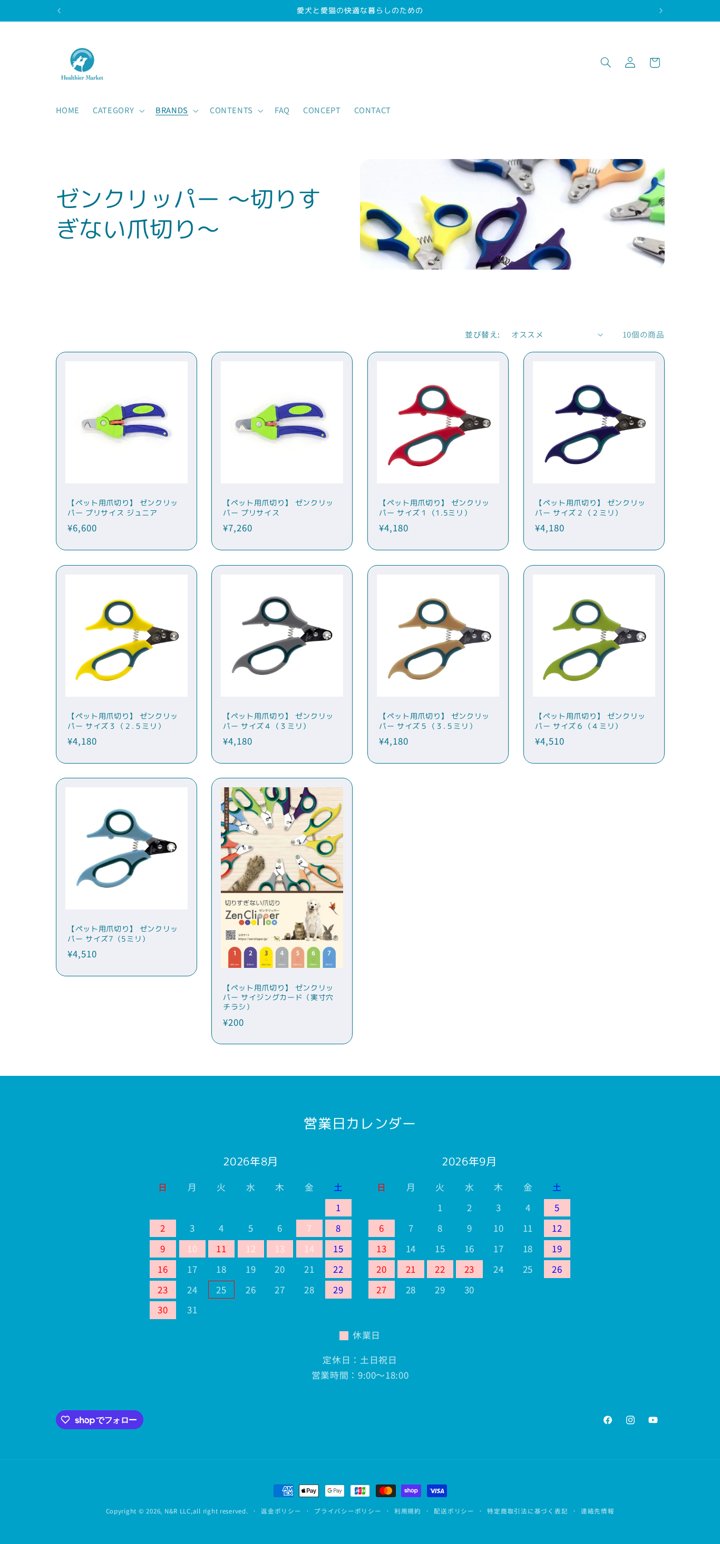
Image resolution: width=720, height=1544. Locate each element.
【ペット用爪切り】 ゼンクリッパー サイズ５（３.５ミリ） (434, 721)
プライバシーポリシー (347, 1511)
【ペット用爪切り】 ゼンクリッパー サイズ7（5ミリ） (122, 934)
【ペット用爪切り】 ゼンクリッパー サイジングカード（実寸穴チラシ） (278, 997)
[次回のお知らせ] (661, 10)
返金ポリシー (281, 1511)
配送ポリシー (454, 1511)
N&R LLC (177, 1511)
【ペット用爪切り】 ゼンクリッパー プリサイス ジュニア (122, 508)
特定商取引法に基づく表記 (527, 1511)
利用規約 (407, 1511)
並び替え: (482, 334)
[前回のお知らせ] (59, 10)
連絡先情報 (598, 1511)
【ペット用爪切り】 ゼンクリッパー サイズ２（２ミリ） (590, 508)
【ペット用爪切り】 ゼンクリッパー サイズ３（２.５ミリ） (122, 721)
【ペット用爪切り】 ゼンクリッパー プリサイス (278, 508)
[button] (117, 110)
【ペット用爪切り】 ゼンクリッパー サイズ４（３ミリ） (278, 721)
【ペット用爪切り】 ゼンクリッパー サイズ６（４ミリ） (590, 721)
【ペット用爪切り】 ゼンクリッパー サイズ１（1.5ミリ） (434, 508)
